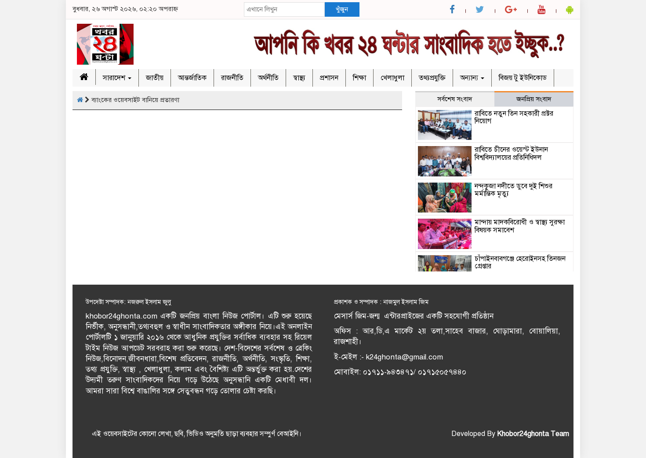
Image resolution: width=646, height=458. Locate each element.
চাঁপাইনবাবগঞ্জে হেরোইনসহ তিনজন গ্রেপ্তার (520, 262)
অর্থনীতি (268, 77)
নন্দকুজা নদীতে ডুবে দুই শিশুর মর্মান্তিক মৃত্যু (513, 190)
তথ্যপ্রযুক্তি (432, 77)
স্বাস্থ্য (299, 77)
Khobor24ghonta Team (533, 433)
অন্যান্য (470, 77)
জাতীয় (154, 77)
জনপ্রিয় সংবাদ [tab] (534, 99)
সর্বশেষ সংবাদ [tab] (454, 99)
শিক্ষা (359, 77)
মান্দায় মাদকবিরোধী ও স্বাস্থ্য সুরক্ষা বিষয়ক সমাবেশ (520, 226)
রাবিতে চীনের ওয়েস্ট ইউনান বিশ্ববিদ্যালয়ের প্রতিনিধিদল (511, 153)
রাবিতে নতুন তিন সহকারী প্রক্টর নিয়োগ (514, 117)
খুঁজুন (342, 9)
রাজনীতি (232, 77)
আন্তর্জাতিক (192, 77)
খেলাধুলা (392, 77)
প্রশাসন (329, 77)
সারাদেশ (115, 77)
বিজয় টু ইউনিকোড (523, 77)
